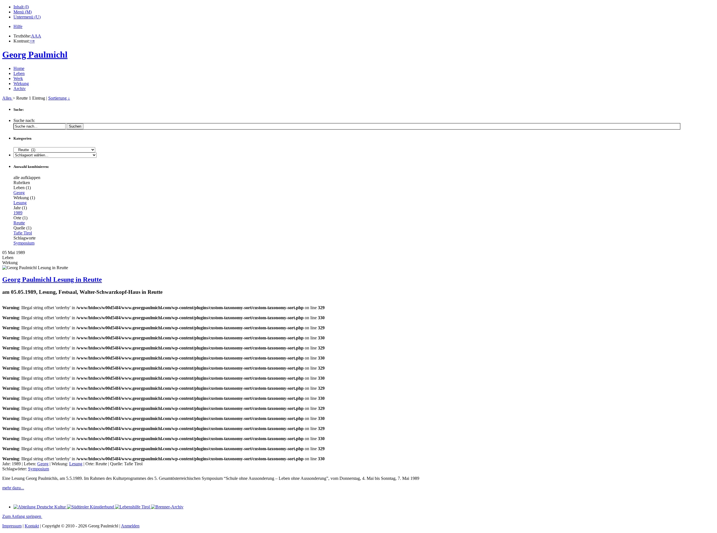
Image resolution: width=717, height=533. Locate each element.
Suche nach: (24, 120)
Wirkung (21, 83)
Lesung (20, 202)
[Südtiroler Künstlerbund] (91, 506)
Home (18, 68)
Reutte (19, 222)
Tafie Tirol (22, 233)
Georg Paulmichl (34, 55)
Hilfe (17, 26)
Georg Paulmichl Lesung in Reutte (52, 279)
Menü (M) (22, 12)
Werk (18, 78)
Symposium (23, 243)
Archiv (19, 88)
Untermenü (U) (27, 17)
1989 (17, 212)
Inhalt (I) (21, 6)
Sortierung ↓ (59, 98)
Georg (19, 192)
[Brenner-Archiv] (167, 506)
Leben (19, 73)
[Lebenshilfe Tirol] (133, 506)
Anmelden (130, 525)
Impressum (12, 525)
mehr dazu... (13, 487)
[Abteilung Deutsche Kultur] (40, 506)
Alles (7, 98)
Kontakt (32, 525)
